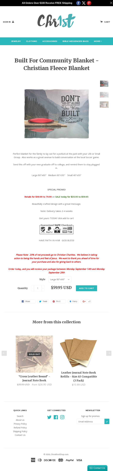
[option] (34, 361)
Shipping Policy (20, 431)
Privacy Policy (20, 423)
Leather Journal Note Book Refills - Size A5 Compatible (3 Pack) (78, 376)
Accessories (49, 41)
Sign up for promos (90, 416)
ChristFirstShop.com (59, 454)
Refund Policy (20, 427)
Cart (107, 22)
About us (20, 420)
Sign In (7, 22)
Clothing (31, 41)
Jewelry (16, 41)
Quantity (23, 288)
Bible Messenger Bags (76, 41)
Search (20, 416)
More (97, 41)
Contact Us (20, 435)
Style (42, 279)
